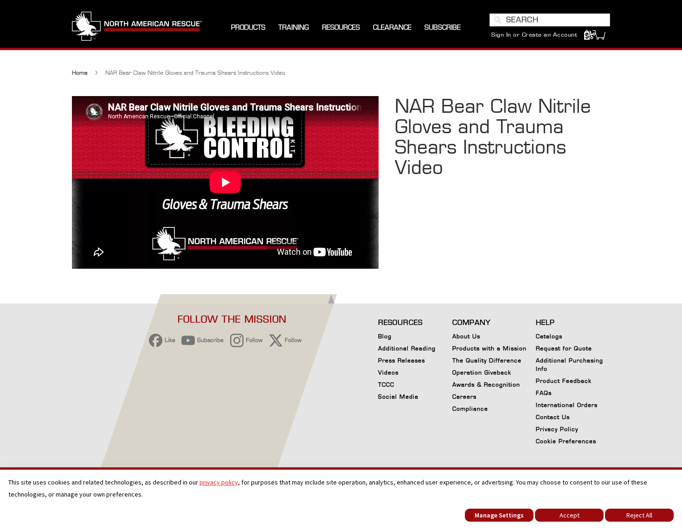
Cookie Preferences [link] (566, 441)
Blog (385, 336)
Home (80, 72)
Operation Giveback (481, 372)
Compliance (470, 408)
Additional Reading (407, 348)
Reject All (639, 515)
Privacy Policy (557, 429)
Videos (388, 372)
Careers (464, 396)
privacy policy (218, 482)
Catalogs (549, 336)
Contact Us (553, 417)
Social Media (398, 396)
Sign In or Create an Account (534, 34)
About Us (466, 336)
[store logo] (137, 27)
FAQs (544, 392)
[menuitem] (248, 27)
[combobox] (549, 19)
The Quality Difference (486, 360)
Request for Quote (564, 348)
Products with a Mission (489, 348)
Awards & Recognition (486, 384)
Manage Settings (499, 515)
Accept (569, 515)
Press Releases (401, 360)
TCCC (386, 384)
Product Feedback (564, 380)
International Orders (567, 404)
